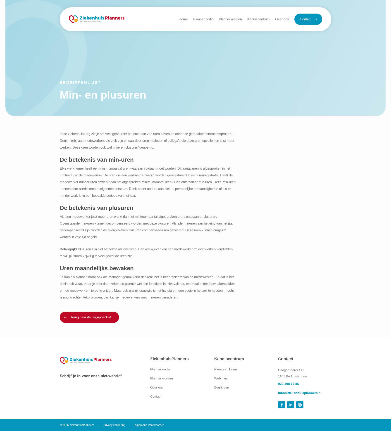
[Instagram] (299, 404)
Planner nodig (160, 369)
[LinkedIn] (290, 404)
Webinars (221, 378)
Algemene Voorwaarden (150, 425)
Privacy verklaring (114, 425)
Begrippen (221, 387)
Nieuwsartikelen (225, 369)
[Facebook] (281, 404)
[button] (258, 19)
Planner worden (161, 378)
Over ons (156, 387)
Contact (155, 396)
